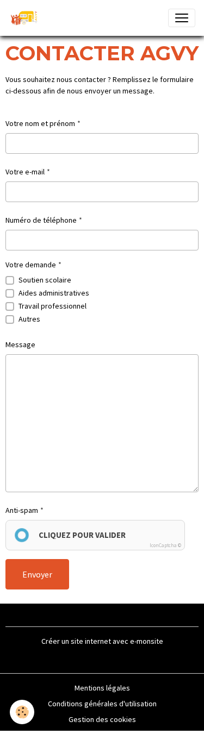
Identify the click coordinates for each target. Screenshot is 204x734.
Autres (29, 319)
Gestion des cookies (102, 719)
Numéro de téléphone (41, 220)
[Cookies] (22, 712)
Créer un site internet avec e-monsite (102, 641)
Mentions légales (102, 688)
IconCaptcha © (165, 545)
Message (20, 344)
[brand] (26, 18)
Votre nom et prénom (40, 123)
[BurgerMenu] (181, 18)
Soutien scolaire (44, 280)
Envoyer (37, 574)
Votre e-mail (25, 172)
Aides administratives (53, 293)
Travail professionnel (52, 306)
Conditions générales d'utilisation (102, 703)
